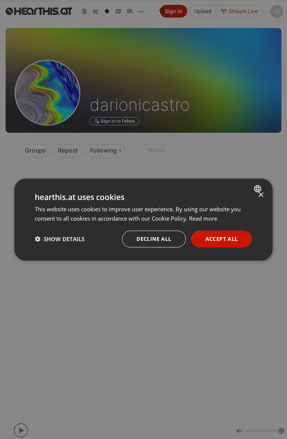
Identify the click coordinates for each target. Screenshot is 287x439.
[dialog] (143, 220)
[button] (59, 239)
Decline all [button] (153, 238)
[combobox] (258, 189)
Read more (203, 218)
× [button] (260, 195)
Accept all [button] (222, 238)
